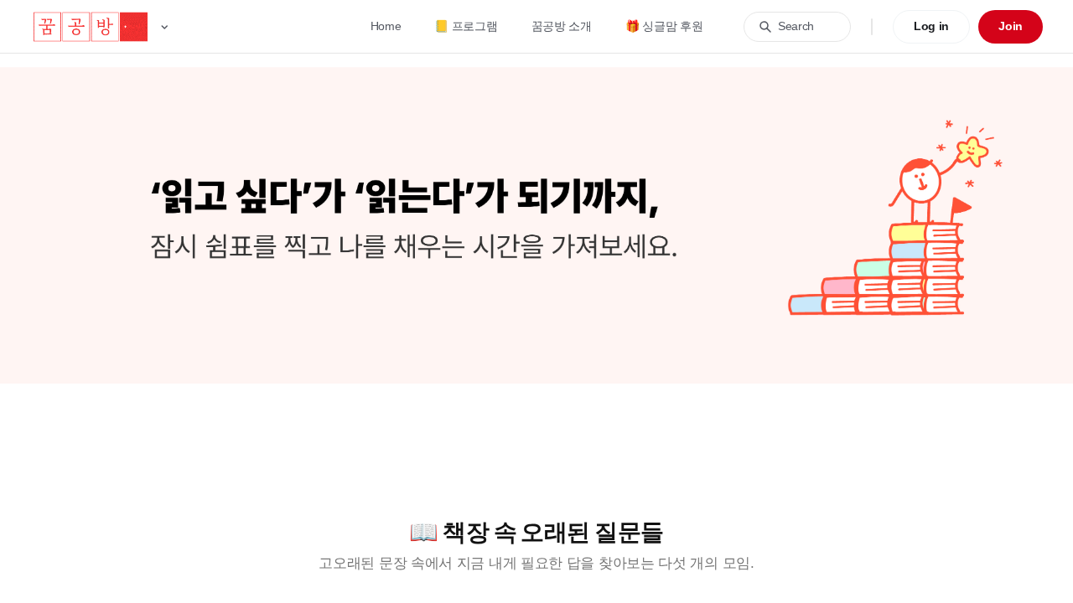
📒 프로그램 (465, 26)
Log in (931, 26)
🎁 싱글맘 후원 (664, 26)
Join (1010, 26)
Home (386, 26)
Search (796, 26)
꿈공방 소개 (561, 26)
